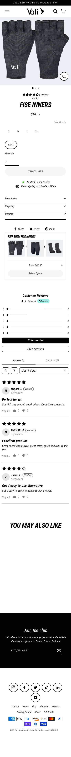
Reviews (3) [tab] (18, 360)
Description (11, 198)
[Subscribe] (58, 650)
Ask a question (35, 349)
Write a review (35, 340)
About (37, 712)
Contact (15, 706)
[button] (30, 94)
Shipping (9, 206)
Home (25, 706)
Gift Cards (49, 712)
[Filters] (14, 370)
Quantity (9, 153)
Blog (34, 706)
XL (36, 131)
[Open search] (5, 370)
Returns (9, 213)
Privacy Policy (24, 712)
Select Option (36, 273)
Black (11, 144)
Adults (26, 587)
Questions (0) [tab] (52, 360)
